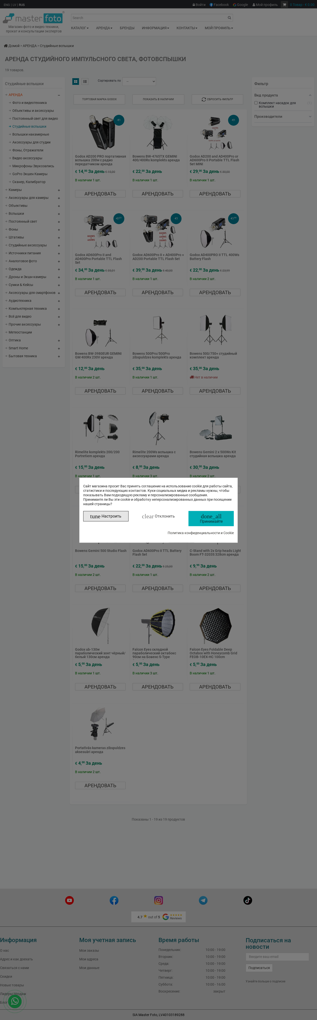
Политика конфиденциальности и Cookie (201, 533)
